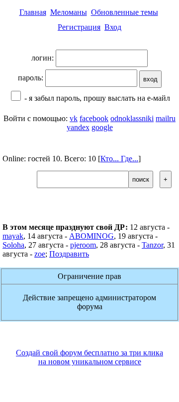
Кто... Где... (119, 158)
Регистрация (79, 27)
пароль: (31, 77)
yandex (78, 127)
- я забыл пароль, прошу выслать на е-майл (96, 98)
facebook (94, 118)
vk (74, 118)
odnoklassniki (132, 118)
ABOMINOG (91, 236)
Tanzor (152, 245)
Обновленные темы (124, 12)
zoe (39, 254)
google (102, 127)
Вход (112, 27)
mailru (166, 118)
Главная (32, 12)
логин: (43, 58)
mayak (12, 236)
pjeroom (83, 245)
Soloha (13, 245)
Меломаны (68, 12)
